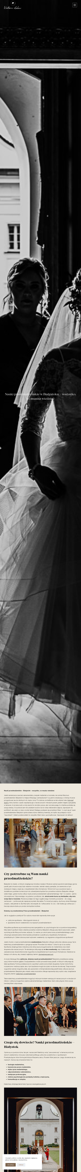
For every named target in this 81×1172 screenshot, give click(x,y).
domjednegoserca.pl (46, 954)
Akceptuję (10, 1165)
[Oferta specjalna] (75, 5)
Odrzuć (21, 1165)
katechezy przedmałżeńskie (26, 974)
